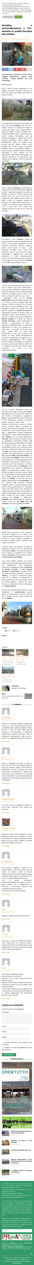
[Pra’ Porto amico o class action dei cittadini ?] (8, 669)
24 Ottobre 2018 (7, 39)
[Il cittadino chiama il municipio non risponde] (5, 1172)
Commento (5, 1012)
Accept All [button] (18, 17)
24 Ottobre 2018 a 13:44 (8, 720)
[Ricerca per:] (17, 1230)
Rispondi (7, 742)
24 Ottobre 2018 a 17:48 (8, 864)
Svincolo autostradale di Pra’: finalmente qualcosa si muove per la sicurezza (21, 1161)
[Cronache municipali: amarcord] (5, 1152)
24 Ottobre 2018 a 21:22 (8, 970)
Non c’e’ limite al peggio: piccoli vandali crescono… (8, 658)
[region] (17, 1088)
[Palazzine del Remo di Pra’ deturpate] (5, 1142)
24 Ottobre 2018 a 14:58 (8, 830)
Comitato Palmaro (9, 828)
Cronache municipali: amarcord (21, 1150)
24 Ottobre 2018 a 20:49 (8, 937)
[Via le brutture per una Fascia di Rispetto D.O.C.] (22, 652)
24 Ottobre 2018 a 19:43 (8, 912)
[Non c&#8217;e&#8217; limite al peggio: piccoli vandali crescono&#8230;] (8, 652)
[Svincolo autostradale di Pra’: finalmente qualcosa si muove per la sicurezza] (5, 1161)
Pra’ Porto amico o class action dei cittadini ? (8, 676)
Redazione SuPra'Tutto (21, 39)
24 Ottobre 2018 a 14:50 (8, 759)
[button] (17, 1088)
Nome (4, 1026)
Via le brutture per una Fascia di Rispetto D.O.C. (22, 658)
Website (4, 1037)
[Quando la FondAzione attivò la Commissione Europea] (5, 1133)
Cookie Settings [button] (7, 17)
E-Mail (4, 1031)
